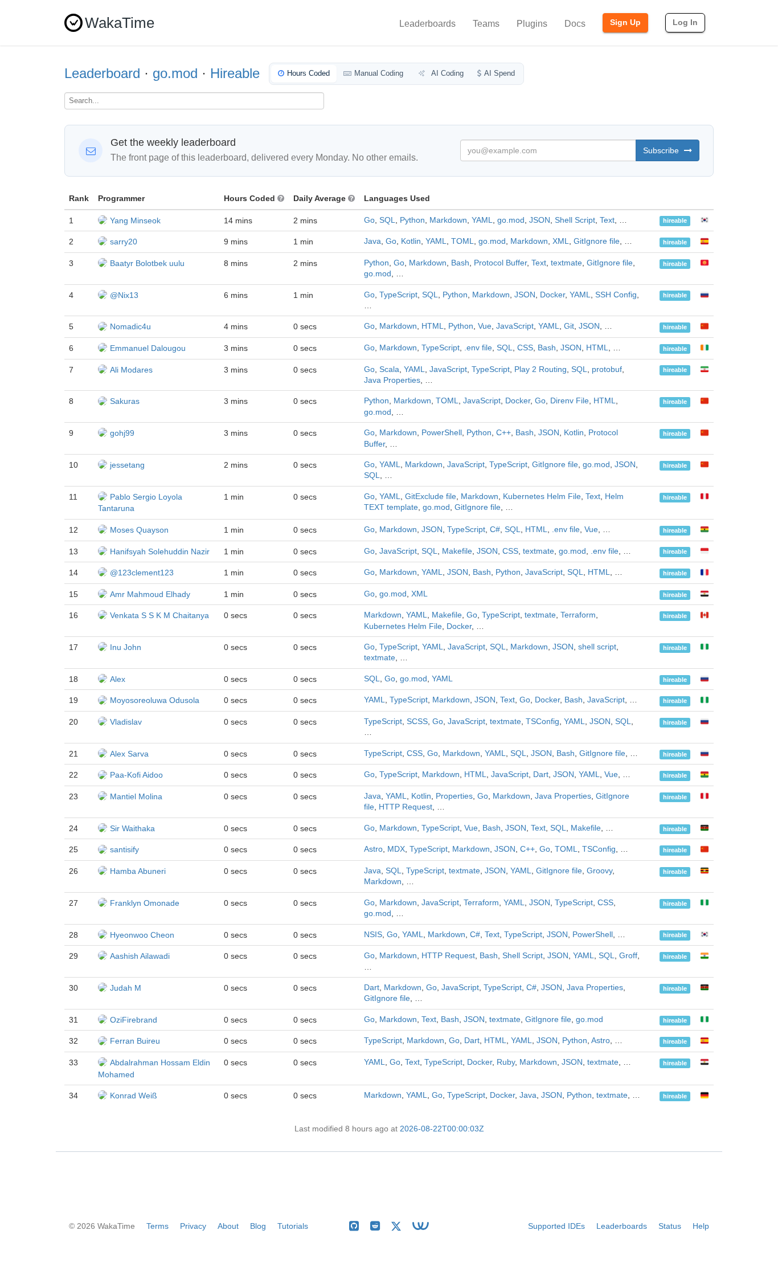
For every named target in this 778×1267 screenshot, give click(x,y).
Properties (454, 796)
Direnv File (569, 401)
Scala (389, 369)
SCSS (417, 721)
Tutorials (292, 1226)
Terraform (578, 615)
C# (495, 529)
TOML (462, 241)
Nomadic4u (130, 326)
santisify (124, 849)
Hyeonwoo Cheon (142, 934)
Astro (373, 849)
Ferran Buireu (135, 1040)
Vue (485, 326)
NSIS (373, 934)
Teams (486, 23)
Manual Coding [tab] (378, 73)
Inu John (125, 647)
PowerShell (441, 432)
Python (412, 220)
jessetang (127, 464)
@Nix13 (124, 295)
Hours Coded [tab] (308, 73)
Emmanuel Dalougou (148, 348)
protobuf (607, 369)
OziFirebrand (133, 1019)
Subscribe (662, 150)
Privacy (193, 1226)
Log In (685, 22)
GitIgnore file (597, 241)
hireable (675, 221)
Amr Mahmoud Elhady (150, 594)
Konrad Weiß (133, 1095)
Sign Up (625, 22)
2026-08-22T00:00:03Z (442, 1129)
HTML (432, 326)
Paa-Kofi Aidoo (136, 774)
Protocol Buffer (500, 263)
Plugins (532, 23)
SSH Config (616, 295)
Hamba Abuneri (138, 871)
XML (560, 241)
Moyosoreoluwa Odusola (154, 700)
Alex (117, 679)
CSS (525, 348)
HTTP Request (405, 807)
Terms (157, 1226)
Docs (574, 23)
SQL (387, 220)
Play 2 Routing (540, 369)
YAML (482, 220)
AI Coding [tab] (446, 73)
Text (607, 220)
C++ (503, 432)
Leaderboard (102, 73)
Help (701, 1226)
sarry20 (123, 241)
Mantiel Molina (136, 796)
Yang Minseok (135, 220)
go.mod (175, 73)
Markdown (448, 220)
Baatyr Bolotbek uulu (147, 263)
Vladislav (126, 721)
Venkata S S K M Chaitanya (159, 615)
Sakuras (125, 401)
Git (569, 326)
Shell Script (575, 220)
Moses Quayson (139, 529)
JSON (539, 220)
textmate (566, 263)
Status (669, 1226)
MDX (396, 849)
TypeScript (398, 295)
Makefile (457, 551)
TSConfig (542, 721)
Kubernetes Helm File (542, 496)
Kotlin (411, 241)
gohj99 (122, 433)
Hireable (235, 73)
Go (369, 220)
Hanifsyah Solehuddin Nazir (160, 551)
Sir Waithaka (132, 828)
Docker (552, 295)
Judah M (125, 987)
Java (372, 241)
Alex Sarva (129, 753)
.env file (478, 348)
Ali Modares (131, 369)
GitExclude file (430, 496)
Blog (258, 1226)
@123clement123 (142, 572)
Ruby (506, 1062)
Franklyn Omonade (144, 903)
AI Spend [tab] (499, 73)
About (228, 1226)
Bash (460, 263)
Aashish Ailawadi (140, 956)
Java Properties (392, 380)
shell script (597, 647)
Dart (540, 774)
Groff (628, 955)
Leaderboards (427, 23)
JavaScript (515, 326)
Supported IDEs (556, 1226)
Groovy (599, 871)
